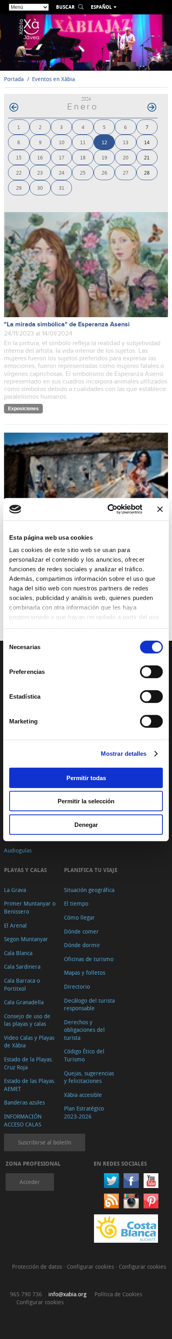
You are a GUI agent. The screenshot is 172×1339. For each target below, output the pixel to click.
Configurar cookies (91, 1266)
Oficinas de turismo (89, 959)
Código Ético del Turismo (84, 1055)
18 (83, 157)
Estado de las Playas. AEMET (30, 1085)
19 (104, 157)
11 (83, 142)
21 (147, 157)
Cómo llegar (79, 917)
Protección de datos (38, 1266)
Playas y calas (25, 870)
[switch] (151, 671)
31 (61, 187)
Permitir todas (86, 777)
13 (125, 142)
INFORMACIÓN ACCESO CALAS (23, 1120)
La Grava (15, 890)
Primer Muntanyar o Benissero (30, 907)
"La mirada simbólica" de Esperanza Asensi (67, 324)
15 (19, 157)
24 (61, 172)
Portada (14, 79)
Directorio (77, 986)
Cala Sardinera (22, 966)
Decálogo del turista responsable (89, 1004)
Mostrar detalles (124, 753)
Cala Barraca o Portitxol (22, 984)
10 (61, 142)
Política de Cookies (118, 1294)
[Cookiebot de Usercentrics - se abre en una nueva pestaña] (108, 509)
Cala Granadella (24, 1002)
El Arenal (15, 925)
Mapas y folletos (84, 972)
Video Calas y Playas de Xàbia (29, 1041)
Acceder (30, 1182)
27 (125, 172)
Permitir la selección (86, 801)
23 (40, 172)
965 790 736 (26, 1294)
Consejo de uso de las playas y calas (27, 1020)
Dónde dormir (82, 945)
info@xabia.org (67, 1294)
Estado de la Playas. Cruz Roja (28, 1063)
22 (19, 172)
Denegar (86, 824)
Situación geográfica (89, 890)
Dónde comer (81, 931)
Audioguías (18, 850)
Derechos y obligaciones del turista (84, 1029)
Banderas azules (24, 1102)
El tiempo (76, 903)
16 (40, 157)
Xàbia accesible (83, 1095)
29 (19, 187)
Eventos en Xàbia (53, 79)
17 (61, 157)
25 (83, 172)
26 (104, 172)
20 (125, 157)
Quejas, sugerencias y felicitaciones (89, 1077)
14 (147, 142)
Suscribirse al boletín (44, 1142)
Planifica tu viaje (91, 870)
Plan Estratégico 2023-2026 (84, 1112)
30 (40, 187)
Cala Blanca (18, 953)
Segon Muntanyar (26, 939)
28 (147, 172)
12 (104, 142)
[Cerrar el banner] (160, 509)
